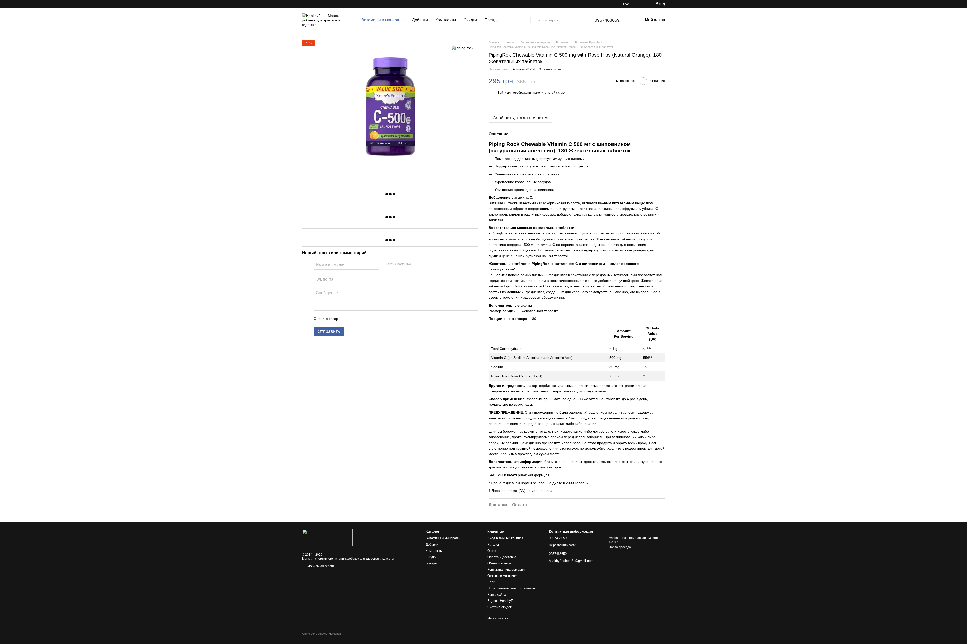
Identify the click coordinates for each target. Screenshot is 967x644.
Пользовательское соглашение (511, 588)
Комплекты (445, 20)
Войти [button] (502, 92)
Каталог (493, 544)
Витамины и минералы (382, 20)
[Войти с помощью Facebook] (416, 264)
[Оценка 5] (379, 319)
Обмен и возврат (500, 563)
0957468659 (607, 20)
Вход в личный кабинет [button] (505, 538)
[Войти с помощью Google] (425, 264)
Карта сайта (496, 594)
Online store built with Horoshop (321, 633)
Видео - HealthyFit (501, 601)
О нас (491, 551)
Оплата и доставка (501, 557)
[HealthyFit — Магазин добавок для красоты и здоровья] (327, 537)
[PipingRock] (462, 47)
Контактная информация (506, 569)
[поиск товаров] (578, 20)
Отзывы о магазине (502, 576)
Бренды (492, 20)
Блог (491, 582)
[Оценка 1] (346, 319)
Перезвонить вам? (562, 545)
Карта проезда (620, 547)
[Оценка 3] (363, 319)
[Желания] (640, 3)
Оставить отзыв (550, 69)
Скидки (470, 20)
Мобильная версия (321, 566)
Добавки (420, 20)
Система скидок (499, 607)
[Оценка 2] (355, 319)
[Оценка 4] (371, 319)
